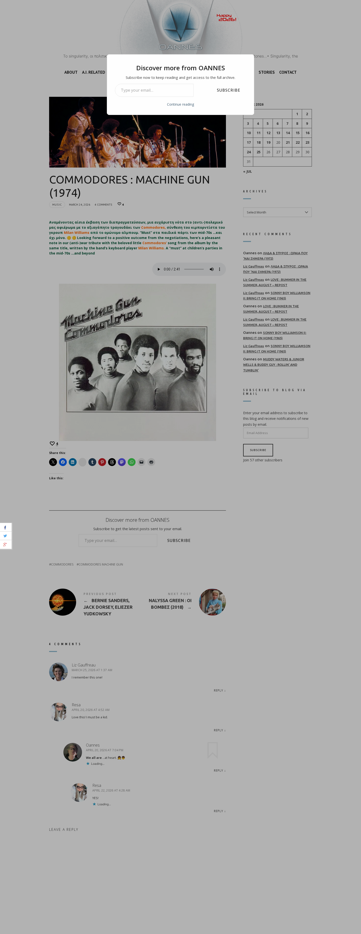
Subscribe (228, 90)
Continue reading (180, 104)
